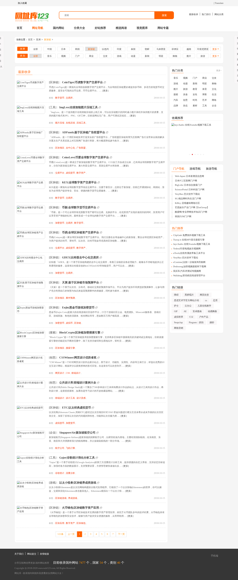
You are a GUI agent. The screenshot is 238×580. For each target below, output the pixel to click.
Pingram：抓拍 (196, 322)
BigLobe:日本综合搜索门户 (188, 185)
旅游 (203, 56)
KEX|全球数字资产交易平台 (79, 182)
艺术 (204, 100)
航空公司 (59, 448)
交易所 (69, 97)
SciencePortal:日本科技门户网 (189, 189)
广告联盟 (81, 147)
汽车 (176, 100)
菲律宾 (175, 49)
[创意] (52, 357)
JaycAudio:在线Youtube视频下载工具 (191, 244)
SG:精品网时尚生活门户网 (188, 198)
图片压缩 (59, 122)
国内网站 (58, 27)
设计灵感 (81, 398)
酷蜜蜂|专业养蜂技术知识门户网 (191, 212)
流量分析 (70, 473)
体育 (204, 89)
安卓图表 (197, 311)
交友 (105, 56)
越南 (189, 49)
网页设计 (59, 373)
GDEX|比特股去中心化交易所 (80, 257)
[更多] (105, 90)
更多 (214, 49)
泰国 (133, 49)
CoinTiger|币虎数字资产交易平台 (82, 82)
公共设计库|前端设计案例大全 (77, 382)
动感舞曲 (212, 311)
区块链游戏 (61, 498)
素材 (195, 105)
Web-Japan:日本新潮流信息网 (189, 176)
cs (206, 300)
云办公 (188, 305)
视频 (63, 56)
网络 (214, 100)
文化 (214, 89)
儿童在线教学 (204, 305)
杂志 (185, 105)
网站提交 (31, 554)
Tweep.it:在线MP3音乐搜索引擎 (189, 239)
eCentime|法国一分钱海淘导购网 (189, 262)
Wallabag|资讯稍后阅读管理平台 (189, 275)
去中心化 (70, 147)
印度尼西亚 (203, 49)
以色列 (105, 49)
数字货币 (59, 97)
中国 (49, 49)
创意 (185, 100)
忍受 (215, 300)
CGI (191, 317)
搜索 (164, 15)
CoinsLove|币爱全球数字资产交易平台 (85, 157)
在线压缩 (70, 122)
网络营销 (178, 328)
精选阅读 (121, 27)
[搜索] (52, 332)
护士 (176, 305)
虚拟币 (69, 323)
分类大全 (79, 27)
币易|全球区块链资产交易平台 (80, 232)
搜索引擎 (70, 348)
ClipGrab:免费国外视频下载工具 (189, 235)
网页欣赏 (204, 294)
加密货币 (59, 223)
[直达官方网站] (104, 82)
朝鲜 (147, 49)
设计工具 (70, 398)
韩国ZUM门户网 (183, 216)
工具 (204, 105)
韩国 (77, 49)
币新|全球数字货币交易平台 (79, 207)
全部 (35, 49)
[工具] (52, 107)
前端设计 (75, 373)
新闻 (147, 56)
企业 (214, 105)
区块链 (77, 323)
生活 (214, 94)
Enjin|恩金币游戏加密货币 (78, 307)
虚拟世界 (178, 317)
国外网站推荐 (42, 563)
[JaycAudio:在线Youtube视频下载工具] (196, 125)
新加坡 (47, 39)
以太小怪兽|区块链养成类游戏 (77, 482)
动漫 (133, 56)
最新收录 (193, 14)
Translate (219, 3)
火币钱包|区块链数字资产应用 (80, 507)
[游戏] (52, 482)
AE (185, 311)
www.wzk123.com (46, 568)
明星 (161, 56)
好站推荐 (100, 27)
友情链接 (44, 554)
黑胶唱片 (189, 294)
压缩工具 (81, 122)
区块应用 (59, 523)
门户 (77, 56)
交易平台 (59, 172)
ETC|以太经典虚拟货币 (76, 407)
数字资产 (81, 172)
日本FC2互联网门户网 (186, 180)
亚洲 (38, 39)
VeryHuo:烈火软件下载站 (187, 194)
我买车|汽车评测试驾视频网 (187, 271)
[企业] (52, 432)
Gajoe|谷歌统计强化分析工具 (77, 457)
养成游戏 (72, 498)
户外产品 (203, 317)
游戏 (119, 56)
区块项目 (59, 147)
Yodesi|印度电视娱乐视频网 (187, 248)
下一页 (121, 534)
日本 (63, 49)
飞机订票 (70, 448)
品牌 (176, 105)
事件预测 (70, 298)
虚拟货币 (70, 172)
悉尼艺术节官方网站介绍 (186, 300)
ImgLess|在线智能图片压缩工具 (78, 107)
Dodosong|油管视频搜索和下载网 (189, 266)
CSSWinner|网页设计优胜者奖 (78, 357)
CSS (68, 373)
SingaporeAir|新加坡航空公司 (77, 432)
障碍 (176, 294)
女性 (195, 94)
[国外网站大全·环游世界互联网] (31, 15)
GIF (176, 311)
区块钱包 (81, 523)
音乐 (49, 56)
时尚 (195, 100)
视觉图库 (142, 27)
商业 (91, 56)
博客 (204, 94)
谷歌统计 (59, 473)
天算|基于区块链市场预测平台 (80, 282)
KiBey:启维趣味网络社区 (187, 203)
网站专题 (163, 27)
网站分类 (219, 14)
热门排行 (206, 14)
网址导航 (37, 27)
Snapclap (178, 322)
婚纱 (212, 322)
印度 (119, 49)
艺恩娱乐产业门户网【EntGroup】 (192, 207)
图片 (189, 56)
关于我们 (19, 554)
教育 (195, 89)
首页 (19, 27)
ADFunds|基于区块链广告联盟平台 (83, 132)
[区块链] (54, 82)
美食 (185, 94)
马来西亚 (161, 49)
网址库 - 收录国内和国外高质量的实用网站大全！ (39, 573)
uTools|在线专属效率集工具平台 (189, 253)
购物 (175, 56)
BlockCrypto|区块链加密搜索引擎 (79, 332)
